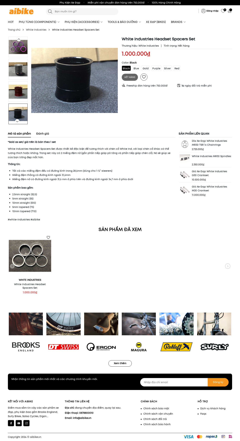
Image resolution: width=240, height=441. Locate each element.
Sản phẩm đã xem (120, 229)
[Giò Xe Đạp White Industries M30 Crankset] (185, 190)
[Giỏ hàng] (230, 11)
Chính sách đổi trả (155, 419)
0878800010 (86, 413)
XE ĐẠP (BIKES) (156, 22)
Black (126, 68)
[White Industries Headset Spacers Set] (30, 256)
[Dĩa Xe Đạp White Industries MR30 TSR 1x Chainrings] (185, 144)
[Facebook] (11, 423)
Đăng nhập (212, 10)
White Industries (148, 45)
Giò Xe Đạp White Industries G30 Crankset (209, 173)
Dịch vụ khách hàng (212, 408)
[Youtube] (19, 423)
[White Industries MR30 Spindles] (185, 158)
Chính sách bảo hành (157, 424)
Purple (156, 68)
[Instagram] (26, 423)
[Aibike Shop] (25, 11)
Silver (167, 68)
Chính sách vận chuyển (158, 413)
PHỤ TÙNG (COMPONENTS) (38, 22)
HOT (11, 22)
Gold (146, 68)
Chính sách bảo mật (156, 408)
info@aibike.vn (82, 418)
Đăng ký (218, 382)
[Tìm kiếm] (50, 11)
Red (176, 68)
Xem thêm (120, 363)
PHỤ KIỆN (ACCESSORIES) (82, 22)
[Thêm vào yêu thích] (143, 77)
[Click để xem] (74, 80)
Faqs (203, 413)
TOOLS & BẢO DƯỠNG (123, 22)
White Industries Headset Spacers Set (30, 286)
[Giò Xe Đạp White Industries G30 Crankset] (185, 175)
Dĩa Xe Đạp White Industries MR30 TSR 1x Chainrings (209, 143)
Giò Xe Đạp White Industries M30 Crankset (209, 188)
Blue (136, 68)
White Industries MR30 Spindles (211, 156)
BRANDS (177, 22)
